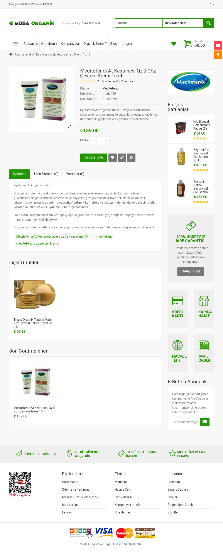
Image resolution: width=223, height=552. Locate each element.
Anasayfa (31, 44)
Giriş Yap (31, 4)
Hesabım (48, 44)
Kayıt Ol (47, 4)
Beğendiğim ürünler (181, 504)
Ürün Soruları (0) (46, 174)
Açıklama (19, 174)
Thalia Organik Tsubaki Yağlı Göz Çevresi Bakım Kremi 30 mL (33, 323)
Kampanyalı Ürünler (128, 504)
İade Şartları (70, 504)
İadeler (172, 497)
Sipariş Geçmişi (178, 489)
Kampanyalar (70, 44)
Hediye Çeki (123, 489)
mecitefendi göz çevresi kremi (37, 243)
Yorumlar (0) (75, 174)
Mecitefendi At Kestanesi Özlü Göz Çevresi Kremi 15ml (52, 54)
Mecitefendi (111, 88)
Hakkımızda (70, 482)
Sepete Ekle (93, 157)
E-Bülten (173, 512)
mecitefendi (104, 236)
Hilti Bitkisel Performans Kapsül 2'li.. (201, 125)
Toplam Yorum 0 (108, 81)
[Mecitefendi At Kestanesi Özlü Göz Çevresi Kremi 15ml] (69, 127)
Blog (113, 44)
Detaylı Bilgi (191, 271)
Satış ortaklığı (124, 497)
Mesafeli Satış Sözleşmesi (80, 497)
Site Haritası (123, 512)
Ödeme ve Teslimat (75, 489)
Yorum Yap (128, 81)
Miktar (84, 140)
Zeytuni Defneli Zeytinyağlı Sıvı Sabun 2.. (202, 187)
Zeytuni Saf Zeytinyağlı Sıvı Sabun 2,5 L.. (201, 155)
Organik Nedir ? (95, 44)
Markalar (121, 482)
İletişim (126, 44)
